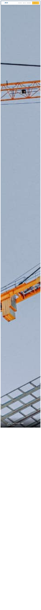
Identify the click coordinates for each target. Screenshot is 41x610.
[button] (20, 3)
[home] (5, 3)
